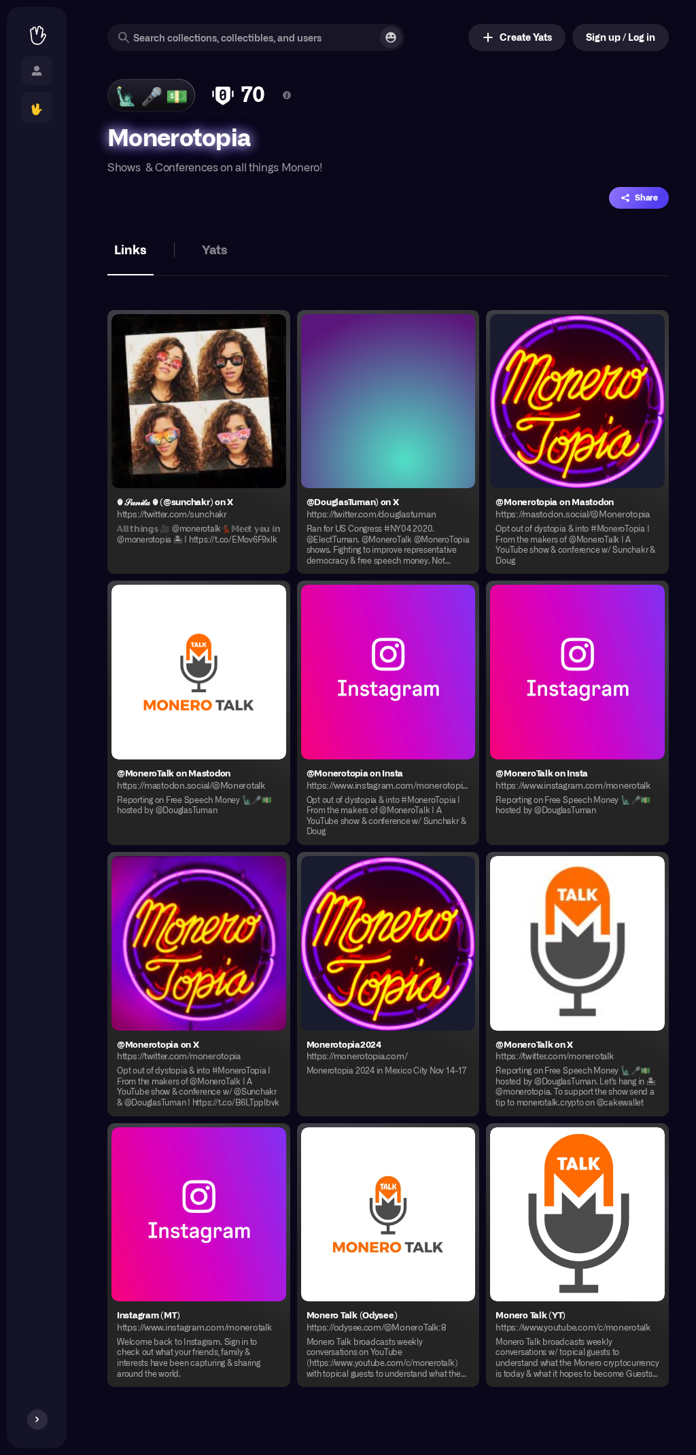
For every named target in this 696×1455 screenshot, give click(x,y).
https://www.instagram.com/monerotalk (572, 785)
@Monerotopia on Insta (355, 773)
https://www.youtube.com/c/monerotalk (572, 1327)
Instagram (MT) (148, 1315)
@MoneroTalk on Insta (541, 773)
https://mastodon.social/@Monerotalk (191, 785)
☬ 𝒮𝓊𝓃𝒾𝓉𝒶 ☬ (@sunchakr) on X (175, 501)
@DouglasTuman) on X (353, 501)
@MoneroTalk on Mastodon (173, 773)
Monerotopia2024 (344, 1044)
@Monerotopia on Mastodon (554, 501)
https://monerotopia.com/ (357, 1056)
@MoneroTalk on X (534, 1044)
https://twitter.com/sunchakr (172, 514)
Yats (215, 248)
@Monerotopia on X (158, 1044)
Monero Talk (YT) (530, 1315)
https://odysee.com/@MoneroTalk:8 (377, 1327)
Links (130, 248)
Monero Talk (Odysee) (352, 1315)
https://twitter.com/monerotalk (554, 1056)
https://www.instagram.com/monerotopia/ (388, 785)
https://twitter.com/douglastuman (371, 514)
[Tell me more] (286, 95)
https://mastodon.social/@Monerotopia (572, 514)
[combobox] (255, 37)
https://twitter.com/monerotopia (179, 1056)
